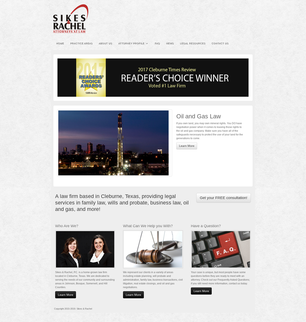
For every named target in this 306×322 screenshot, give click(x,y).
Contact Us (219, 43)
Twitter (243, 18)
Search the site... (249, 43)
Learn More (186, 145)
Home (60, 43)
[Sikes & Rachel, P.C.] (153, 18)
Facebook (232, 18)
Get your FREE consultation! (223, 198)
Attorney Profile (131, 43)
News (170, 43)
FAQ (157, 43)
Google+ (237, 18)
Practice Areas (81, 43)
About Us (105, 43)
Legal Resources (192, 43)
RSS (249, 18)
